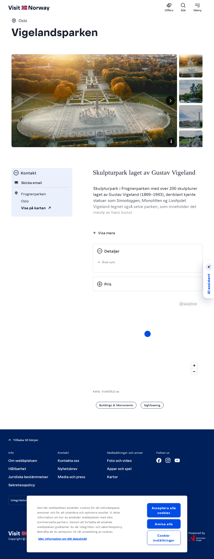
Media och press (71, 476)
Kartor (112, 476)
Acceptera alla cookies (164, 510)
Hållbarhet (17, 468)
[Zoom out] (194, 371)
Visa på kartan (33, 207)
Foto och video (119, 460)
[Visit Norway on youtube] (177, 460)
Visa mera (106, 232)
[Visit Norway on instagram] (168, 460)
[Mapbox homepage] (188, 304)
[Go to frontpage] (35, 8)
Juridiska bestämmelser (28, 476)
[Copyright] (171, 141)
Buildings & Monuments (116, 405)
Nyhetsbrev (67, 468)
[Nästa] (170, 100)
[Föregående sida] (18, 100)
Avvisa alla (164, 524)
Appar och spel (119, 468)
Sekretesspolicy (21, 484)
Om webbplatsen (22, 460)
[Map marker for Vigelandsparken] (147, 334)
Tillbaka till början (25, 440)
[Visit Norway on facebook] (158, 460)
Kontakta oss (68, 460)
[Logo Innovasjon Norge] (197, 538)
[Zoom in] (194, 365)
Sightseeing (152, 405)
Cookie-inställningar (164, 537)
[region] (147, 338)
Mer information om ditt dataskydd (62, 538)
